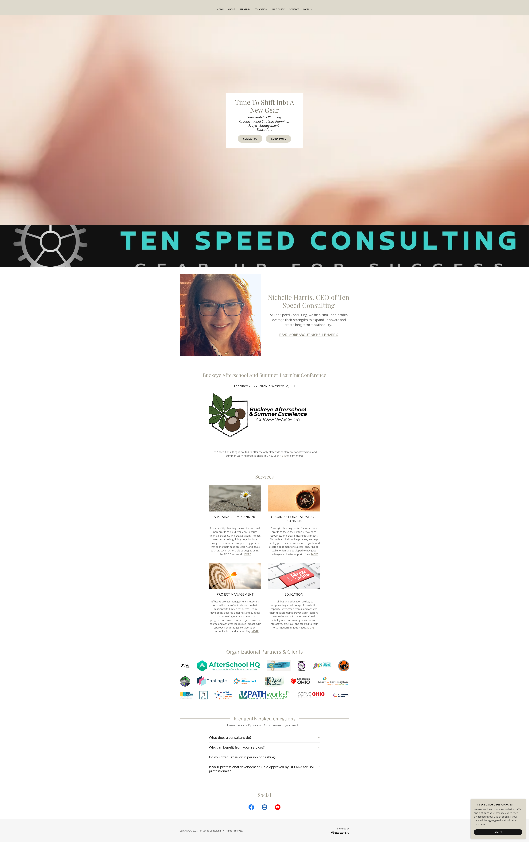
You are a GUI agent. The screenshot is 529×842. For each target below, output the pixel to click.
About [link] (231, 9)
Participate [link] (278, 9)
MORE (247, 554)
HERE (283, 455)
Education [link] (261, 9)
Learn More (278, 138)
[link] (251, 808)
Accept (498, 832)
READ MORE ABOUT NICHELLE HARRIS (308, 334)
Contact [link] (294, 9)
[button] (307, 9)
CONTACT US (250, 138)
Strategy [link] (245, 9)
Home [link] (220, 9)
